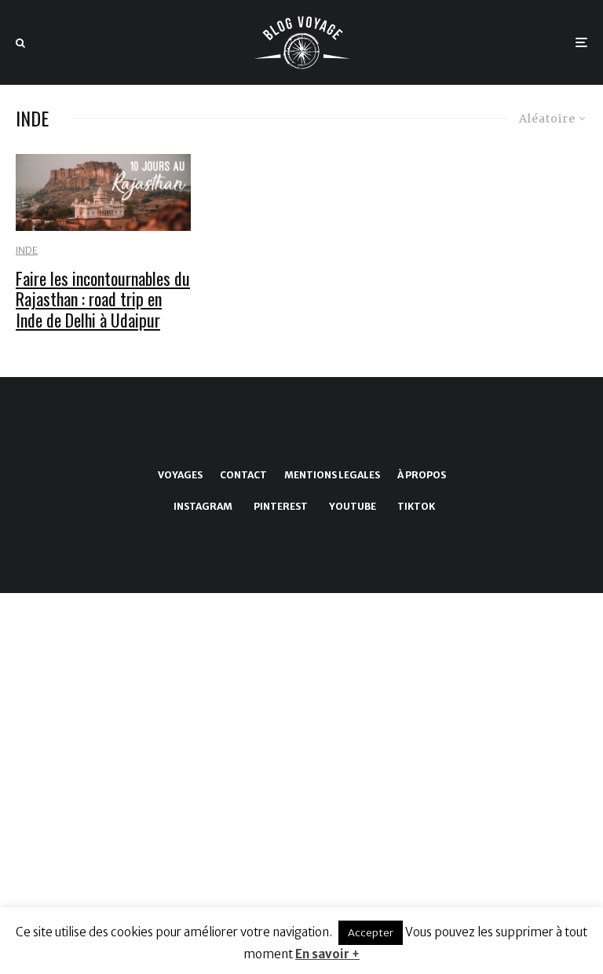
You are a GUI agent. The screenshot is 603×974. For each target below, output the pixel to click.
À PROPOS (421, 475)
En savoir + (327, 954)
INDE (27, 250)
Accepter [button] (370, 932)
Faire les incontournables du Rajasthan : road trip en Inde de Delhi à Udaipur (103, 299)
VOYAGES (180, 475)
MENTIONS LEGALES (332, 475)
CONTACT (243, 475)
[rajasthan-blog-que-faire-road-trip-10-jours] (103, 192)
